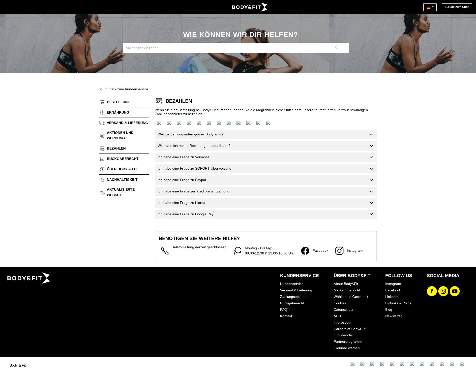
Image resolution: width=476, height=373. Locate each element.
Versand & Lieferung (296, 290)
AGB (337, 316)
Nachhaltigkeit (122, 180)
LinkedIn (392, 297)
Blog (388, 309)
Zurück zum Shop (457, 7)
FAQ (283, 309)
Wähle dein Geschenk (351, 297)
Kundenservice (291, 284)
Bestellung (118, 102)
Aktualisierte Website (121, 192)
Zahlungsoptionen (294, 297)
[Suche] (337, 48)
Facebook (393, 290)
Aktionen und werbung (120, 135)
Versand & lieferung (127, 123)
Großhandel (343, 335)
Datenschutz (343, 309)
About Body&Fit (346, 284)
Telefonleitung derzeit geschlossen (199, 247)
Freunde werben (347, 348)
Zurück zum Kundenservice (126, 89)
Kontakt (286, 316)
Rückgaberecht (123, 159)
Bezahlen (116, 148)
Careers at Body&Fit (349, 329)
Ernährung (118, 112)
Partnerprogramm (348, 341)
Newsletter (393, 316)
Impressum (342, 322)
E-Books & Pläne (398, 303)
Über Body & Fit (122, 169)
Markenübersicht (347, 290)
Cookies (340, 303)
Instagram (393, 284)
